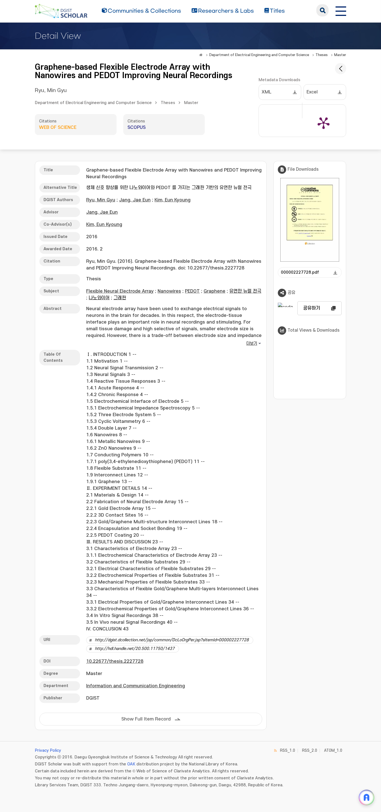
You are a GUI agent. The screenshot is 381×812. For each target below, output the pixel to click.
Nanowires (169, 291)
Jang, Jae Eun (135, 200)
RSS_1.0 (287, 750)
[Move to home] (201, 55)
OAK (131, 764)
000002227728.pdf (300, 272)
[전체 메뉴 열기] (341, 10)
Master (340, 55)
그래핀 (120, 297)
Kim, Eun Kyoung (173, 200)
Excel (312, 92)
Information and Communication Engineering (135, 685)
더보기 (251, 343)
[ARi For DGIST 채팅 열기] (366, 797)
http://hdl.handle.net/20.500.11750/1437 (135, 648)
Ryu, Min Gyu (51, 90)
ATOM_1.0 (333, 750)
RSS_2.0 (309, 750)
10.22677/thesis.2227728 (114, 661)
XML (266, 92)
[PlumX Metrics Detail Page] (323, 123)
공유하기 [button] (311, 308)
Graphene (214, 291)
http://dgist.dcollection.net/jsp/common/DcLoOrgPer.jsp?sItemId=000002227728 (172, 640)
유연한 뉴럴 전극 (245, 291)
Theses (321, 55)
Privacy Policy (48, 750)
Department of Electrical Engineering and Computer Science (259, 55)
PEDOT (192, 291)
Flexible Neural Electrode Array (120, 291)
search (322, 10)
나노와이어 (99, 297)
